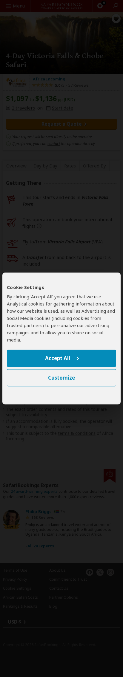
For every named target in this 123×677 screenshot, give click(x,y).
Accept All (57, 358)
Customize (61, 378)
